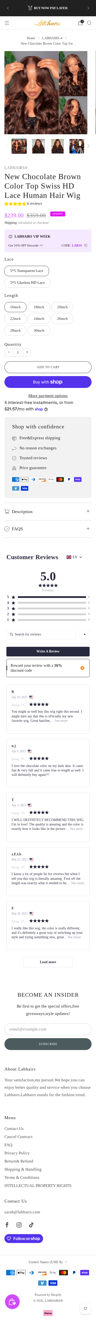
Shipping (10, 223)
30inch (39, 330)
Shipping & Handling (23, 1169)
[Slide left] (8, 146)
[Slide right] (87, 146)
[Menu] (6, 22)
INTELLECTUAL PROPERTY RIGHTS (37, 1185)
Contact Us (14, 1128)
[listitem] (48, 8)
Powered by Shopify (48, 1295)
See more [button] (61, 721)
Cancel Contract (18, 1136)
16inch (15, 307)
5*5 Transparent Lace (26, 271)
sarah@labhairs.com (22, 1212)
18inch (39, 307)
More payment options (48, 395)
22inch (15, 319)
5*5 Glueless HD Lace (27, 283)
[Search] (89, 22)
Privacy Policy (17, 1153)
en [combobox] (75, 557)
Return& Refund (18, 1161)
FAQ (8, 1145)
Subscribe (48, 1044)
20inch (62, 307)
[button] (23, 204)
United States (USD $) (46, 1262)
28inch (15, 330)
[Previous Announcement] (8, 8)
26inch (62, 319)
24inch (39, 319)
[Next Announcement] (88, 8)
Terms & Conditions (21, 1177)
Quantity (13, 344)
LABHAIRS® (16, 168)
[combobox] (85, 634)
